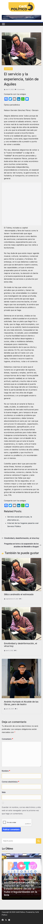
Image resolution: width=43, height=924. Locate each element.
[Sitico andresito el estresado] (21, 559)
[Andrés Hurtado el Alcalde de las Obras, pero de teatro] (21, 660)
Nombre (6, 771)
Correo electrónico (10, 782)
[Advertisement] (21, 204)
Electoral (8, 871)
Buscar (38, 841)
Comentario (7, 739)
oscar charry (11, 875)
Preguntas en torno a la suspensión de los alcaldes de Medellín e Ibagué (21, 545)
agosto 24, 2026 (25, 875)
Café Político (20, 912)
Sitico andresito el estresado (19, 594)
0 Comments (20, 89)
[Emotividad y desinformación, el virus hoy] (21, 608)
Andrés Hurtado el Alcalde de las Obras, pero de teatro (21, 703)
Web (4, 792)
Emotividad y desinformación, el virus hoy (21, 538)
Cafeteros (8, 68)
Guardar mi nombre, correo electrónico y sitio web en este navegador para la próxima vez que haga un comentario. (21, 810)
